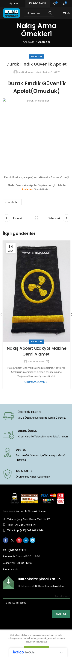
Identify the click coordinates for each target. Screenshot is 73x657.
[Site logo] (11, 12)
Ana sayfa (28, 41)
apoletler (13, 202)
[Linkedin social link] (26, 540)
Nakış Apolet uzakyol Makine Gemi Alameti (36, 351)
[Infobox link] (36, 582)
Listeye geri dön (36, 218)
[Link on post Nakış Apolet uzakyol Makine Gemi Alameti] (36, 291)
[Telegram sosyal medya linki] (32, 540)
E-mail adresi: (62, 596)
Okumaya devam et (36, 382)
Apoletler (44, 41)
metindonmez (26, 72)
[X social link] (12, 540)
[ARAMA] (50, 13)
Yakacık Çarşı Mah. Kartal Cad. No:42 (28, 519)
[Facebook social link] (5, 540)
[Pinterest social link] (19, 540)
